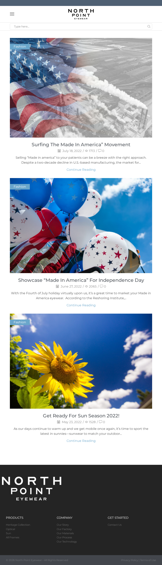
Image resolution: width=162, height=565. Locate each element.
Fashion (20, 46)
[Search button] (149, 26)
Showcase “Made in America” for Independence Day (81, 280)
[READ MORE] (81, 87)
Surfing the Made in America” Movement (81, 144)
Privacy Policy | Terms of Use (138, 560)
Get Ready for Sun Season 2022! (81, 416)
